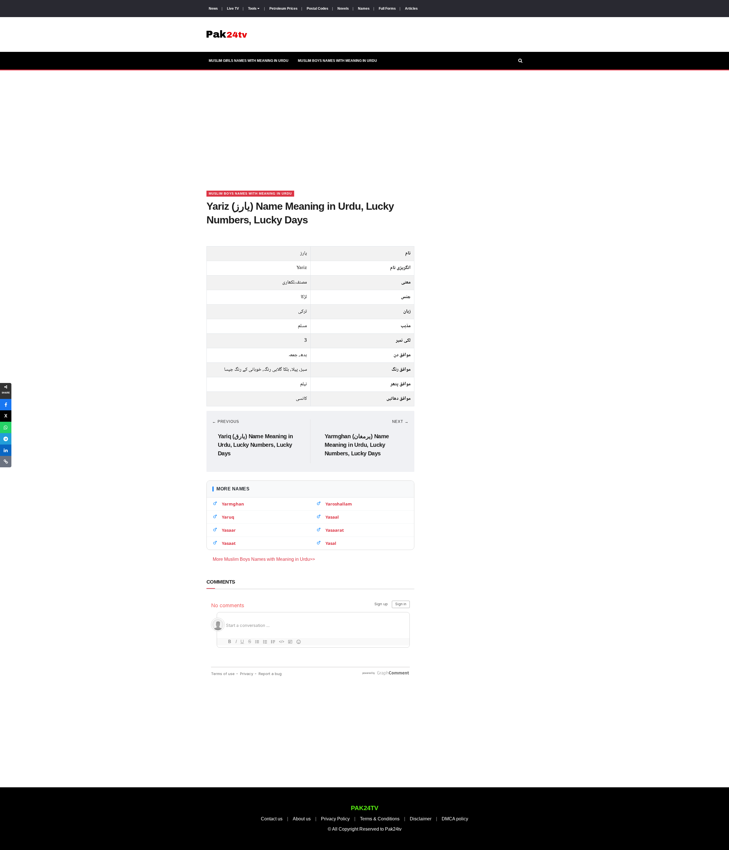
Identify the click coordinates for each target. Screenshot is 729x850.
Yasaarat (334, 530)
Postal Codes (317, 9)
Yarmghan (233, 504)
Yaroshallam (338, 504)
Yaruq (228, 517)
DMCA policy (455, 818)
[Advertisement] (364, 123)
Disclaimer (420, 818)
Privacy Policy (335, 818)
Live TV (233, 9)
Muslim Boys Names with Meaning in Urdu (337, 61)
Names (364, 9)
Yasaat (229, 543)
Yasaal (332, 517)
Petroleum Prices (283, 9)
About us (302, 818)
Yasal (330, 543)
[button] (5, 404)
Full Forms (387, 9)
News (213, 9)
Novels (343, 9)
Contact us (271, 818)
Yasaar (229, 530)
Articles (411, 9)
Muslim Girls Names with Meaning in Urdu (248, 61)
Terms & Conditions (380, 818)
